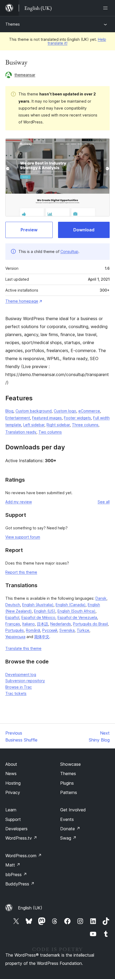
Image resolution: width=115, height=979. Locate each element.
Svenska (67, 630)
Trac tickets (15, 693)
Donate (70, 828)
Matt (12, 865)
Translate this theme (23, 648)
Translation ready (20, 432)
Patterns (68, 792)
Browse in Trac (18, 687)
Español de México (38, 617)
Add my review (18, 501)
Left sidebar (33, 424)
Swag (68, 838)
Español (12, 617)
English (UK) (30, 907)
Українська (15, 636)
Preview (29, 229)
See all (104, 501)
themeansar (24, 74)
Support (13, 819)
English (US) (44, 611)
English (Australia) (37, 604)
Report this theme (21, 572)
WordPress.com (23, 855)
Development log (20, 674)
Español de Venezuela (77, 617)
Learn (10, 809)
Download (83, 229)
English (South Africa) (76, 611)
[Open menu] (106, 8)
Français (12, 624)
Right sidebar (58, 424)
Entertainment (17, 418)
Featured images (47, 418)
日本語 (42, 624)
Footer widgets (77, 418)
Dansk (100, 598)
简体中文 (41, 636)
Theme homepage (21, 301)
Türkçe (83, 630)
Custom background (34, 411)
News (11, 773)
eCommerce (89, 411)
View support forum (22, 537)
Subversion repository (25, 680)
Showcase (70, 764)
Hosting (13, 783)
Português (14, 630)
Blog (9, 411)
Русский (49, 630)
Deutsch (12, 604)
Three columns (85, 424)
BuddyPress (19, 884)
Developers (16, 828)
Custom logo (65, 411)
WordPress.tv (21, 838)
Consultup (69, 251)
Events (67, 819)
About (11, 764)
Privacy (12, 792)
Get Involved (73, 809)
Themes (12, 24)
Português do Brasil (90, 624)
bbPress (16, 874)
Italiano (28, 624)
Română (33, 630)
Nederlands (60, 624)
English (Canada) (71, 604)
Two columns (50, 432)
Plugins (67, 783)
